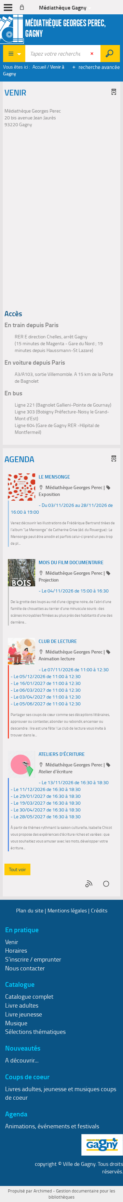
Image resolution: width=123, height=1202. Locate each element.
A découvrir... (22, 1060)
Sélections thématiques (35, 1031)
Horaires (16, 950)
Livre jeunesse (23, 1014)
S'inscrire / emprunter (33, 959)
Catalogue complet (29, 996)
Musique (16, 1023)
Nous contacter (25, 968)
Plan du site (29, 910)
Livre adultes (21, 1005)
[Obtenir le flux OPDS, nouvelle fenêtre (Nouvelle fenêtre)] (106, 883)
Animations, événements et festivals (52, 1126)
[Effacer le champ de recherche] (92, 53)
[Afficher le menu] (8, 7)
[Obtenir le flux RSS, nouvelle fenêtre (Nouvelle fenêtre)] (89, 883)
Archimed (42, 1191)
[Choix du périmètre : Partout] (14, 53)
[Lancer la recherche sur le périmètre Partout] (110, 53)
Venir (11, 942)
